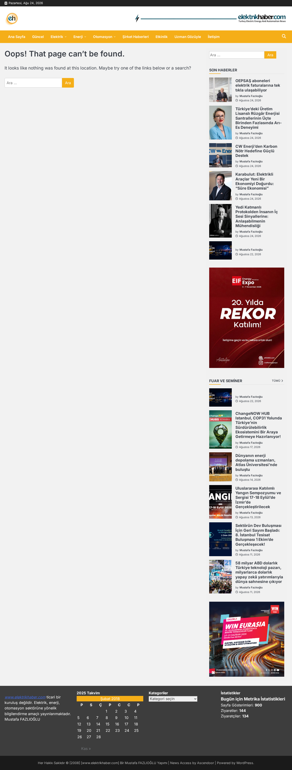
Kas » (86, 748)
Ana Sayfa (16, 37)
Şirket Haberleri (136, 37)
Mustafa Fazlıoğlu (251, 96)
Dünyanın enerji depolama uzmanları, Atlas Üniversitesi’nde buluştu (256, 462)
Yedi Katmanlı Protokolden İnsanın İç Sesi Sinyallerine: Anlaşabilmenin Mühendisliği (256, 216)
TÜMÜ (276, 380)
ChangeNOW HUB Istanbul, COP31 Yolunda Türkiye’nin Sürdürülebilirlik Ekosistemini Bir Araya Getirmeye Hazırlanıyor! (258, 425)
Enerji (78, 37)
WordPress (244, 763)
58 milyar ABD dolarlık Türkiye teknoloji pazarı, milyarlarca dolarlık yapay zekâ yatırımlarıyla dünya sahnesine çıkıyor (259, 572)
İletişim (214, 37)
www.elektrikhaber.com (25, 697)
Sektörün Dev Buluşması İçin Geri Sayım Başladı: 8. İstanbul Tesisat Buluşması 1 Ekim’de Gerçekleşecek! (258, 534)
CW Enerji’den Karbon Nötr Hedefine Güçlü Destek (256, 151)
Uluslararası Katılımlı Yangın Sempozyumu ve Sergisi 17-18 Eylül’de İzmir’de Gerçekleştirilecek (258, 497)
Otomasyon (102, 37)
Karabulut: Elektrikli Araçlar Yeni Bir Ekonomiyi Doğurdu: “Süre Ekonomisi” (254, 181)
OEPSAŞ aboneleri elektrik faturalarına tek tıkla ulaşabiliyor (257, 85)
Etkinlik (162, 37)
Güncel (38, 37)
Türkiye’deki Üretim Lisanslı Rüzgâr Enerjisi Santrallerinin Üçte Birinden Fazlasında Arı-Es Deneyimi (258, 118)
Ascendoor (205, 763)
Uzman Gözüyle (188, 37)
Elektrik (57, 37)
